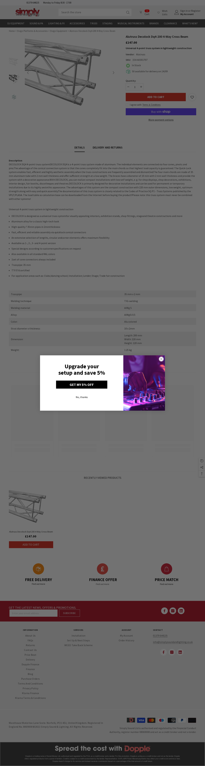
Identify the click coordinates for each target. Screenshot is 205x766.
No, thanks (82, 397)
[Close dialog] (161, 359)
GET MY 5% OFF (82, 384)
